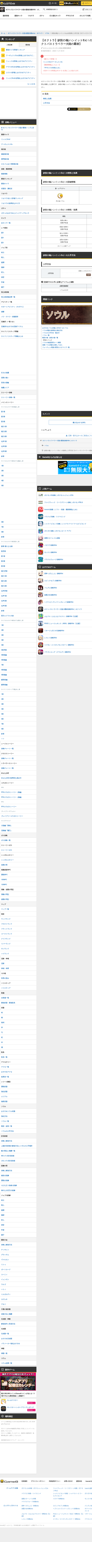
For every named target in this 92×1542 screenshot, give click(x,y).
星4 (2, 237)
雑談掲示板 (5, 154)
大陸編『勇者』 (6, 825)
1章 (2, 465)
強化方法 (4, 1116)
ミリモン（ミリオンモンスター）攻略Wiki (66, 1519)
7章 (2, 527)
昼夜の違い (5, 377)
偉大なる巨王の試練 (8, 1190)
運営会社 (79, 1481)
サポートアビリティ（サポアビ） (13, 306)
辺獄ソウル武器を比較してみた (52, 345)
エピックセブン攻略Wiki (61, 1506)
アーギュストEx (57, 62)
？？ (2, 738)
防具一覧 (4, 1057)
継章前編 (4, 679)
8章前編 (4, 670)
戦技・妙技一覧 (6, 1126)
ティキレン (5, 1249)
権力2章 (4, 431)
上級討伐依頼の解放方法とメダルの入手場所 (16, 1146)
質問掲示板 (5, 159)
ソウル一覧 (45, 335)
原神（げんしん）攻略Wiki (30, 1506)
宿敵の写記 (5, 894)
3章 (2, 475)
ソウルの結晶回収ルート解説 (51, 342)
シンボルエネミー (7, 860)
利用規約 (24, 1481)
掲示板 (28, 45)
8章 (2, 532)
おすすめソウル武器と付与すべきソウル (55, 328)
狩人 (2, 272)
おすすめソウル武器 (8, 1111)
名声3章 (4, 451)
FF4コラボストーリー (8, 806)
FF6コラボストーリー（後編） (12, 797)
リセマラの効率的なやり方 (10, 203)
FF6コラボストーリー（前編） (12, 792)
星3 (2, 242)
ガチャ (42, 16)
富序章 (3, 551)
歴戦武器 (4, 1086)
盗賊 (2, 262)
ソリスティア (6, 988)
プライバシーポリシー (38, 1481)
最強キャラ (18, 16)
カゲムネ (4, 1299)
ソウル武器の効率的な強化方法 (52, 330)
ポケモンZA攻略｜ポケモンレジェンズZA (35, 1488)
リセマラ (31, 16)
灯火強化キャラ (55, 16)
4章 (2, 480)
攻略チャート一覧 (7, 748)
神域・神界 (5, 968)
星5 (2, 232)
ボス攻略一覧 (6, 840)
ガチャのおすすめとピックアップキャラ (15, 213)
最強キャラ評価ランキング (15, 50)
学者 (2, 282)
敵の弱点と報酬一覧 (8, 1151)
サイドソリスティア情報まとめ (12, 336)
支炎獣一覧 (5, 1333)
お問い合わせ (68, 1481)
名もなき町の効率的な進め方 (11, 778)
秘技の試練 (5, 1175)
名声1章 (4, 441)
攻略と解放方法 (6, 1141)
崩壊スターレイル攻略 (29, 1499)
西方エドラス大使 (7, 615)
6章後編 (4, 660)
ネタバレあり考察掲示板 (9, 164)
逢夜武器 (4, 1101)
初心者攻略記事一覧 (8, 297)
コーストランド (6, 934)
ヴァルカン (5, 1259)
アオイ (3, 1304)
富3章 (3, 421)
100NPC (4, 879)
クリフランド (6, 938)
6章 (2, 522)
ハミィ (3, 1289)
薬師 (2, 267)
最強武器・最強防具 (8, 1002)
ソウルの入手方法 (7, 1131)
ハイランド (5, 953)
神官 (2, 277)
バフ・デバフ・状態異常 (9, 316)
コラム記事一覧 (6, 1363)
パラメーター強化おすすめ (10, 1343)
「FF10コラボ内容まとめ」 (52, 68)
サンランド (5, 948)
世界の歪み (5, 978)
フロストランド (6, 924)
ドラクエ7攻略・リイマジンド (31, 1494)
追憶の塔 (4, 865)
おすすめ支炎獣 (6, 1338)
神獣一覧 (4, 1353)
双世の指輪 (5, 382)
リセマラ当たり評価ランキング (12, 198)
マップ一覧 (5, 909)
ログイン (88, 3)
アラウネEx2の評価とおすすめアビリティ (20, 67)
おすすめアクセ (6, 1072)
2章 (2, 470)
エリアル (4, 1096)
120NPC (4, 884)
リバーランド (6, 943)
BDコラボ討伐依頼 (7, 1156)
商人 (2, 257)
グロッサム (5, 1254)
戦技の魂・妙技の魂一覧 (50, 337)
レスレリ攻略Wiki (27, 1519)
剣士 (2, 252)
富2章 (3, 416)
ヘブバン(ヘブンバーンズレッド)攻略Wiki (66, 1509)
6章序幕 (4, 650)
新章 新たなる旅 (7, 546)
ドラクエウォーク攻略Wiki (30, 1502)
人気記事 (9, 45)
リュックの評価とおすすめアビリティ (19, 61)
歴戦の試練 (5, 1180)
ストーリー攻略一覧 (8, 397)
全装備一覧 (5, 998)
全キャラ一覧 (6, 223)
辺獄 (2, 963)
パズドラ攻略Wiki (58, 1499)
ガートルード (6, 1269)
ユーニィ (4, 1274)
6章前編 (4, 655)
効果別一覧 (5, 1077)
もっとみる (31, 84)
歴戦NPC (4, 874)
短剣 (2, 1022)
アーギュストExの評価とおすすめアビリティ (21, 55)
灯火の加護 (5, 372)
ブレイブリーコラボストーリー (12, 816)
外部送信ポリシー (54, 1481)
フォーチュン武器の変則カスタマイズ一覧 (56, 347)
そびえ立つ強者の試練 (9, 1185)
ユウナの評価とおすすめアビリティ (18, 72)
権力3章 (4, 436)
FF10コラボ (70, 16)
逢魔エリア (5, 387)
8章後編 (4, 674)
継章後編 (4, 684)
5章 (2, 485)
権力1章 (4, 426)
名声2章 (4, 446)
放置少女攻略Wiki (27, 1509)
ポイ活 (54, 3)
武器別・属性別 (6, 188)
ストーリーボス (6, 850)
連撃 (2, 311)
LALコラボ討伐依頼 (8, 1160)
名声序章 (4, 591)
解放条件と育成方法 (8, 1324)
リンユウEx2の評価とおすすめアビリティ (20, 78)
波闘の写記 (5, 899)
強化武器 (4, 1091)
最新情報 (6, 16)
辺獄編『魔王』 (6, 830)
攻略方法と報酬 (6, 1314)
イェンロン (5, 1279)
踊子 (2, 287)
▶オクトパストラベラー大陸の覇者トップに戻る (17, 128)
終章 (2, 456)
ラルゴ (3, 1284)
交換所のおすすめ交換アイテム (12, 326)
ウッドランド (6, 919)
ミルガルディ (6, 1294)
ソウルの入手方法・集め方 (51, 333)
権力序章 (4, 571)
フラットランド (6, 929)
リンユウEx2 (47, 62)
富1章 (3, 411)
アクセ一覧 (5, 1067)
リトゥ (3, 1264)
